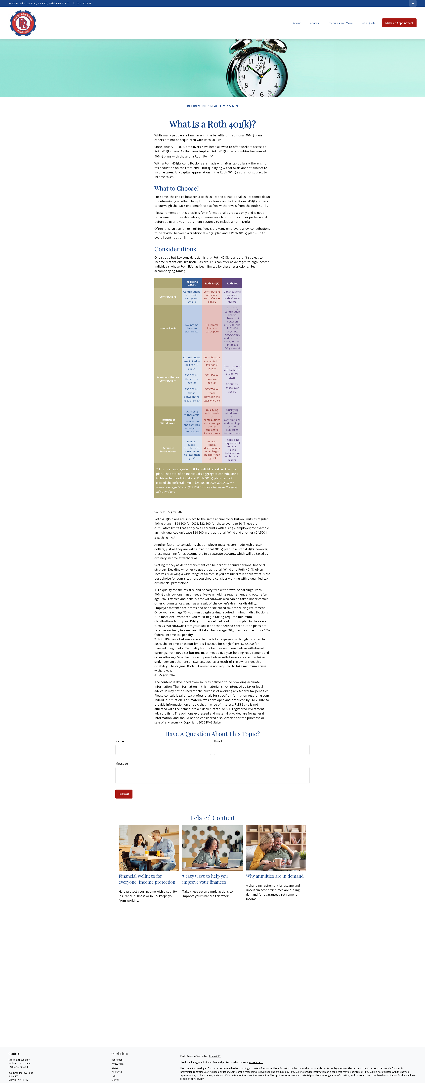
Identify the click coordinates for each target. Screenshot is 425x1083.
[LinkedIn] (413, 3)
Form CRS (215, 1056)
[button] (297, 22)
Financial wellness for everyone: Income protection (147, 879)
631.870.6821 (84, 3)
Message (121, 763)
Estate (114, 1067)
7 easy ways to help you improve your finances (205, 879)
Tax (113, 1075)
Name (119, 741)
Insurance (116, 1071)
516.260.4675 (24, 1063)
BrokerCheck (256, 1062)
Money (115, 1079)
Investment (117, 1063)
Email (218, 741)
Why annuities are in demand (275, 876)
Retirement (117, 1059)
